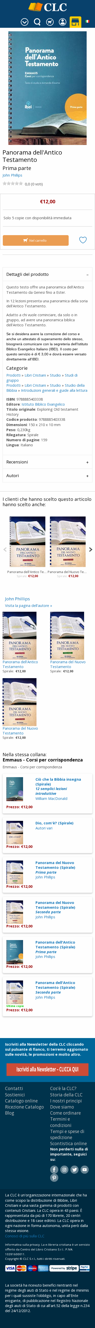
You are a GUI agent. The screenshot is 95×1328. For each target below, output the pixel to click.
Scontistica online (68, 1143)
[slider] (13, 183)
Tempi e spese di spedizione (67, 1134)
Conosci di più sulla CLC (24, 1236)
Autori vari (43, 828)
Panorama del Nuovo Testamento (68, 572)
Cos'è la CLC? (63, 1088)
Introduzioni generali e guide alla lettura (54, 390)
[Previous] (5, 549)
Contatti (14, 1088)
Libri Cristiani (35, 375)
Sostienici (15, 1095)
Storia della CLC (66, 1095)
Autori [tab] (12, 475)
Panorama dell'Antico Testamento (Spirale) (55, 947)
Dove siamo (62, 1107)
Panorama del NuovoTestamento (68, 664)
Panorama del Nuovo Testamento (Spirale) (55, 867)
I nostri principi (66, 1101)
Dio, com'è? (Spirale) (54, 823)
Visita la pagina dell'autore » (28, 605)
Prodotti (13, 375)
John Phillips (12, 175)
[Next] (90, 549)
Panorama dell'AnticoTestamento (20, 664)
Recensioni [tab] (17, 462)
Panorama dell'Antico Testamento (27, 572)
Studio (55, 375)
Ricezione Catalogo (24, 1107)
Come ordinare (65, 1113)
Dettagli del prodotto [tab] (27, 274)
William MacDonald (51, 798)
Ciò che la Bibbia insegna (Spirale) (58, 786)
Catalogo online (21, 1101)
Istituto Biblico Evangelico (43, 404)
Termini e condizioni (60, 1122)
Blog (9, 1113)
